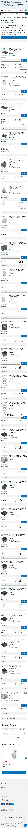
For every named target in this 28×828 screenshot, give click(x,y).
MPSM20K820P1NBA (4, 482)
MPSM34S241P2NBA (4, 509)
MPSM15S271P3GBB (4, 349)
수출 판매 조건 (4, 810)
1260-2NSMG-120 (4, 376)
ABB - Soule (17, 29)
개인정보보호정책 (4, 809)
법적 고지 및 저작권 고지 (14, 809)
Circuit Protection (7, 17)
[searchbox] (13, 14)
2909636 (3, 295)
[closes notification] (26, 1)
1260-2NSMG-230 (4, 403)
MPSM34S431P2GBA (4, 615)
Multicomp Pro (9, 29)
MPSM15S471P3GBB (4, 562)
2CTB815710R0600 (4, 77)
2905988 (3, 216)
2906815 (3, 186)
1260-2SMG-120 (4, 455)
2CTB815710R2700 (4, 243)
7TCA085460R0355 (4, 322)
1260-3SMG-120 (4, 692)
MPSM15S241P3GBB (4, 535)
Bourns (16, 27)
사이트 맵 (16, 810)
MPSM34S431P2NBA (4, 589)
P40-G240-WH (4, 132)
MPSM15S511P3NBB (4, 666)
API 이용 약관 (11, 810)
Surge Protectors (16, 17)
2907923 (3, 269)
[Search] (26, 14)
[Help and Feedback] (25, 825)
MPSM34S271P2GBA (4, 640)
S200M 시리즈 (6, 764)
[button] (2, 10)
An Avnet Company (5, 817)
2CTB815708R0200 (4, 159)
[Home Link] (10, 10)
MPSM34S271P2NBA (4, 430)
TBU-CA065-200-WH (4, 49)
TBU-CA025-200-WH (4, 104)
